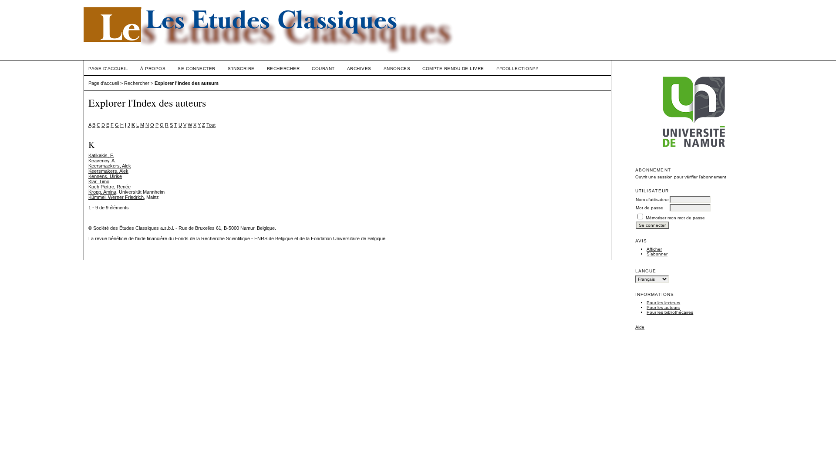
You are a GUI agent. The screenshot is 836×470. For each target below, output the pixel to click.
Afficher (654, 249)
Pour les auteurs (663, 307)
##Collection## (517, 68)
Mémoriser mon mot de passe (675, 217)
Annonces (397, 68)
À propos (152, 68)
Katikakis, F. (101, 155)
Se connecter (196, 68)
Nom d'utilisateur (652, 199)
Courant (323, 68)
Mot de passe (649, 207)
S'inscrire (241, 68)
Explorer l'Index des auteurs (187, 83)
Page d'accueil (108, 68)
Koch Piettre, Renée (109, 186)
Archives (359, 68)
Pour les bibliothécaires (670, 312)
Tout (211, 125)
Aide (639, 327)
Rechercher (283, 68)
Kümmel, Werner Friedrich (116, 197)
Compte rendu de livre (453, 68)
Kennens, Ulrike (105, 176)
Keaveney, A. (102, 160)
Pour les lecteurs (663, 302)
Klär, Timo (98, 181)
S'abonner (657, 254)
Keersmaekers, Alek (109, 165)
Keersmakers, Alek (108, 171)
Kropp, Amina (102, 192)
